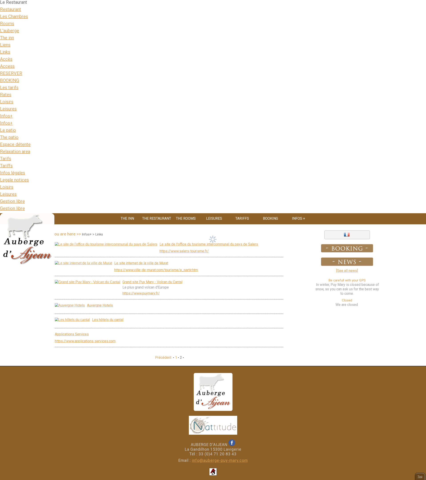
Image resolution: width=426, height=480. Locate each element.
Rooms (7, 23)
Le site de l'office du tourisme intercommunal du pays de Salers (209, 244)
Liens (5, 45)
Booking (270, 218)
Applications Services (72, 334)
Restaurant (10, 9)
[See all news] (347, 271)
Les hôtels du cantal (107, 320)
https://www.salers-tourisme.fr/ (184, 251)
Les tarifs (9, 87)
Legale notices (14, 180)
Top (420, 476)
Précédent (163, 357)
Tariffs (6, 165)
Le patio (8, 130)
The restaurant (156, 218)
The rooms (186, 218)
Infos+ (6, 116)
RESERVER (11, 73)
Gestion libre (12, 201)
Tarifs (5, 158)
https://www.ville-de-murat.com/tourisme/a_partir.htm (156, 270)
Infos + (298, 218)
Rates (5, 94)
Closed (347, 300)
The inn (7, 37)
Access (7, 66)
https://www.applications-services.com (85, 341)
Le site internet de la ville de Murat (141, 263)
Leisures (8, 109)
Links (5, 52)
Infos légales (12, 172)
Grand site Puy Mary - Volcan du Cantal (152, 282)
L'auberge (9, 30)
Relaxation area (15, 151)
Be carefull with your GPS (347, 280)
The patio (9, 137)
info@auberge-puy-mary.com (220, 460)
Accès (6, 59)
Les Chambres (14, 16)
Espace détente (15, 144)
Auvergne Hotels (100, 305)
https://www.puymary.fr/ (141, 293)
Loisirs (6, 101)
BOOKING (9, 80)
